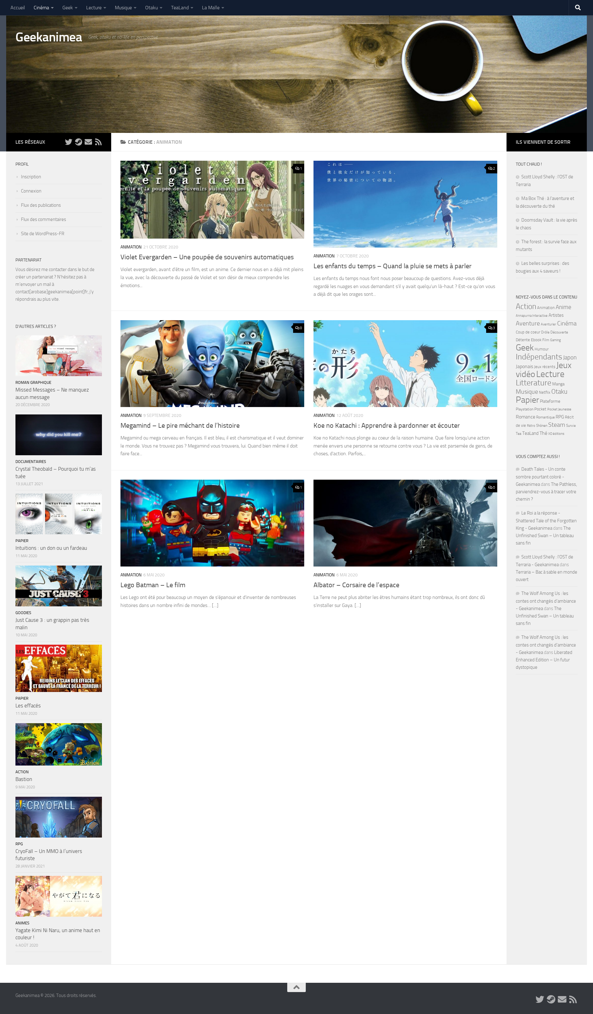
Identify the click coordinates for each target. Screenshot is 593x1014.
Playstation (524, 409)
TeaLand (180, 8)
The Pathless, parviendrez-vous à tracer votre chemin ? (546, 492)
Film (545, 340)
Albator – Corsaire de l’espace (356, 585)
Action (22, 772)
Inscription (31, 177)
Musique (123, 8)
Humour (542, 349)
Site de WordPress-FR (42, 233)
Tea (518, 433)
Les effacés (28, 705)
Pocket (540, 409)
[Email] (88, 142)
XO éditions (556, 434)
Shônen (541, 425)
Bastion (23, 779)
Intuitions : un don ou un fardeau (51, 548)
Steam (556, 424)
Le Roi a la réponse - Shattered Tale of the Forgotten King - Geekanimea (546, 520)
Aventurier (548, 324)
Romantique (545, 417)
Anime (563, 307)
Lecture (94, 8)
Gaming (555, 340)
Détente (523, 339)
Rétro (531, 426)
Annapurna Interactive (532, 316)
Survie (571, 425)
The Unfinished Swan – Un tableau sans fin (545, 535)
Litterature (533, 383)
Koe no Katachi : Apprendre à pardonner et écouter (386, 426)
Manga (558, 384)
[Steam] (78, 142)
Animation (130, 247)
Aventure (528, 323)
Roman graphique (33, 382)
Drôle (545, 332)
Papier (21, 540)
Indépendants (539, 357)
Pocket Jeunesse (559, 409)
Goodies (23, 612)
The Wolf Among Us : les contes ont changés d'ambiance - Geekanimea (546, 601)
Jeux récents (544, 366)
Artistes (556, 315)
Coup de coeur (528, 332)
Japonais (524, 366)
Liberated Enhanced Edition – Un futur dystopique (544, 660)
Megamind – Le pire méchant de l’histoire (180, 426)
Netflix (544, 392)
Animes (22, 923)
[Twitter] (68, 142)
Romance (525, 417)
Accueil (18, 8)
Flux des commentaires (43, 219)
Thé (543, 433)
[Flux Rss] (98, 142)
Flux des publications (41, 205)
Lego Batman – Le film (152, 585)
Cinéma (41, 8)
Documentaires (30, 461)
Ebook (536, 339)
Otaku (151, 8)
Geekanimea (48, 37)
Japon (570, 357)
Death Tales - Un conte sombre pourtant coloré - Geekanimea (541, 476)
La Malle (211, 8)
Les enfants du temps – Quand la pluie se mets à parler (392, 266)
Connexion (31, 191)
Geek (67, 8)
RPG (19, 844)
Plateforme (550, 401)
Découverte (559, 332)
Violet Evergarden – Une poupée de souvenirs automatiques (207, 257)
